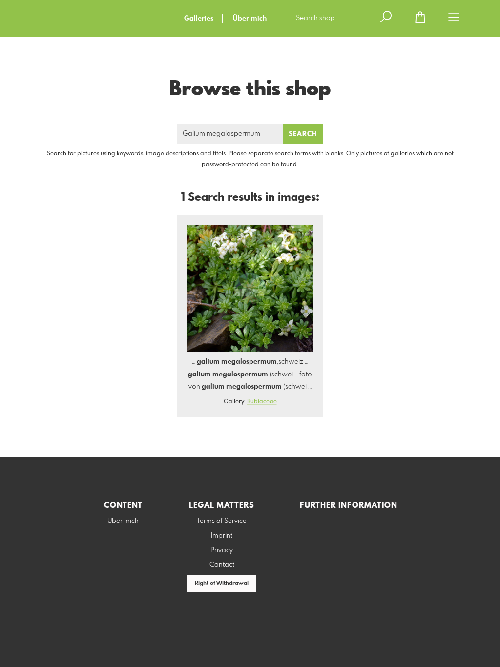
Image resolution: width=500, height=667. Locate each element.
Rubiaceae (262, 402)
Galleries (198, 18)
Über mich (250, 18)
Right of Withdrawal (222, 583)
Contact (221, 565)
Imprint (221, 535)
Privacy (221, 550)
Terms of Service (222, 521)
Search (303, 134)
